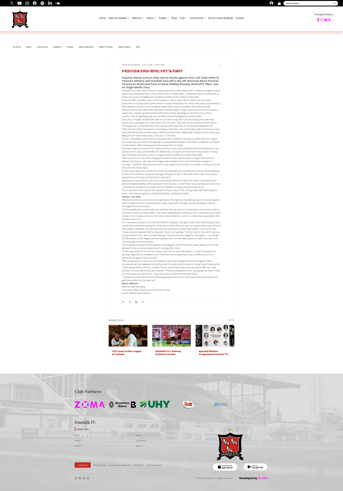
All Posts (17, 46)
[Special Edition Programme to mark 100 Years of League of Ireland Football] (215, 336)
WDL (138, 46)
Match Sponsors (86, 46)
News (28, 46)
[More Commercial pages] (204, 18)
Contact (78, 446)
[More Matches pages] (143, 18)
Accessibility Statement (119, 465)
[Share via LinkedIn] (136, 302)
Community (42, 46)
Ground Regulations (155, 465)
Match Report (124, 46)
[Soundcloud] (57, 3)
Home (77, 435)
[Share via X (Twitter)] (129, 302)
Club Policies (138, 465)
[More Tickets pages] (168, 18)
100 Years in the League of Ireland (126, 353)
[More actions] (219, 64)
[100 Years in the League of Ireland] (128, 336)
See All (231, 320)
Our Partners (141, 440)
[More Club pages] (186, 18)
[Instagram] (27, 3)
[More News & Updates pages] (128, 18)
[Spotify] (42, 3)
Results (78, 440)
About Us (139, 446)
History (70, 46)
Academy (57, 46)
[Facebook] (34, 3)
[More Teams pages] (155, 18)
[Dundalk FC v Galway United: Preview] (171, 336)
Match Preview (106, 46)
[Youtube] (19, 3)
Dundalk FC (85, 422)
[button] (279, 3)
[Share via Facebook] (123, 302)
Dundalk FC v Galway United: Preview (168, 353)
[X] (12, 3)
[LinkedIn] (50, 3)
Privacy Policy (99, 465)
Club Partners (88, 391)
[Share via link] (143, 302)
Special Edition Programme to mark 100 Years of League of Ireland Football (214, 353)
